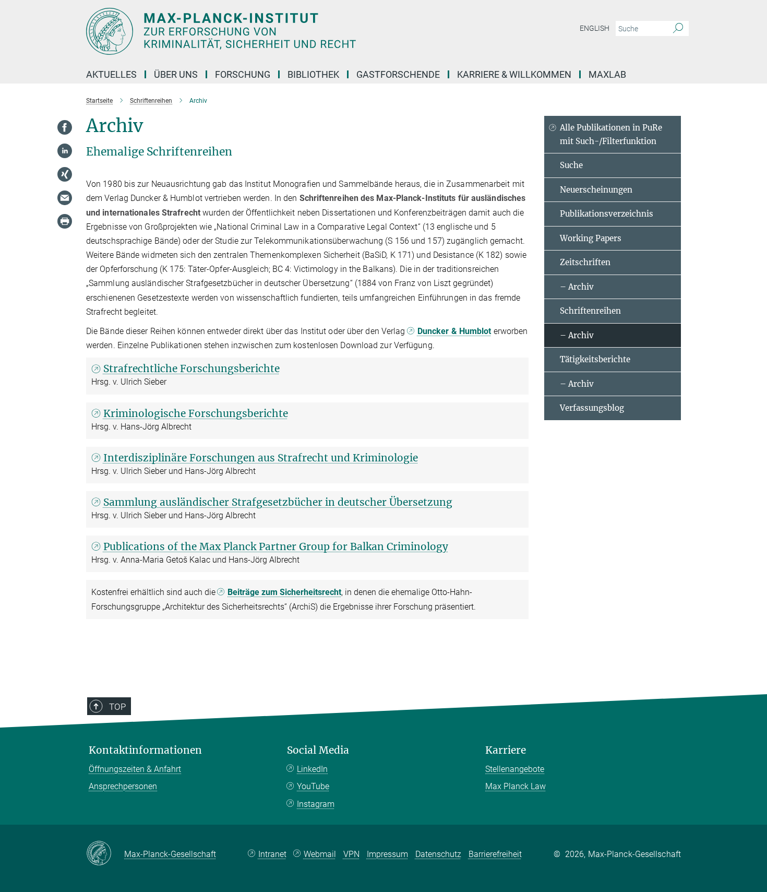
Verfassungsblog (592, 408)
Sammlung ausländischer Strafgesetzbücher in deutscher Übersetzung (277, 502)
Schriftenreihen (590, 311)
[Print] (65, 221)
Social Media (318, 750)
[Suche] (678, 28)
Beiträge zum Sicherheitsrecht (284, 592)
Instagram (315, 804)
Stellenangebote (514, 769)
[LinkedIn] (65, 151)
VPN (351, 854)
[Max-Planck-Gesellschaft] (105, 853)
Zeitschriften (585, 262)
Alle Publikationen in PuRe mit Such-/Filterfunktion (611, 134)
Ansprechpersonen (123, 786)
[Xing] (65, 174)
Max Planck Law (515, 786)
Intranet (272, 854)
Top (117, 706)
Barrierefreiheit (495, 854)
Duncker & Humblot (454, 331)
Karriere (505, 750)
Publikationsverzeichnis (606, 214)
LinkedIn (312, 769)
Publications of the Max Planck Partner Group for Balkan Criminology (275, 546)
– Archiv (577, 287)
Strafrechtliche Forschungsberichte (191, 368)
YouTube (313, 786)
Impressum (387, 854)
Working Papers (590, 238)
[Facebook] (65, 127)
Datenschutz (438, 854)
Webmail (320, 854)
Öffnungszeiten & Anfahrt (135, 769)
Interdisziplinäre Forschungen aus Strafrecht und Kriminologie (260, 457)
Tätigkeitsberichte (595, 359)
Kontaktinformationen (145, 750)
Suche (571, 165)
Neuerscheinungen (596, 190)
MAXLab (607, 74)
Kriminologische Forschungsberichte (195, 413)
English (594, 28)
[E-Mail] (65, 198)
